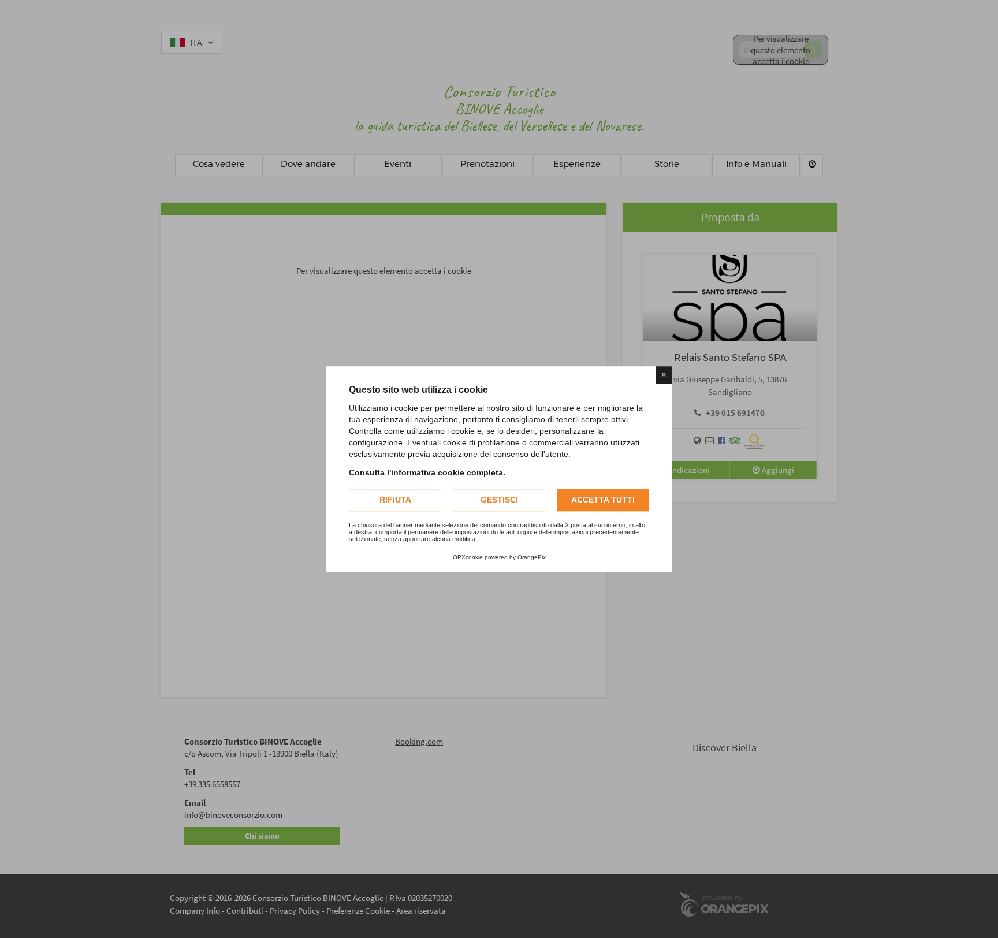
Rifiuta (395, 499)
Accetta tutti (603, 499)
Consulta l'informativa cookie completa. (427, 472)
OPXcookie (468, 557)
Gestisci (499, 499)
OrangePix (531, 557)
